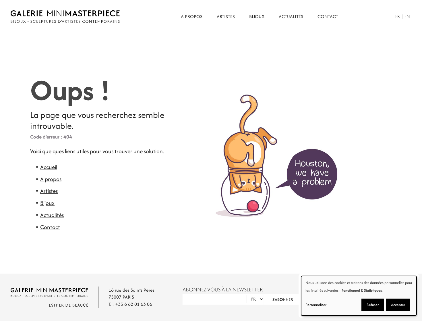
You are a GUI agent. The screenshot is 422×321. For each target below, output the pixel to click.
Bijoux (256, 16)
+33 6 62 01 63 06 (133, 304)
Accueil (48, 167)
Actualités (291, 16)
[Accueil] (65, 16)
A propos (191, 16)
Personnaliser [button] (315, 304)
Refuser (373, 304)
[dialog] (358, 295)
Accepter (398, 304)
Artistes (226, 16)
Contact (328, 16)
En (407, 16)
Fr (397, 16)
